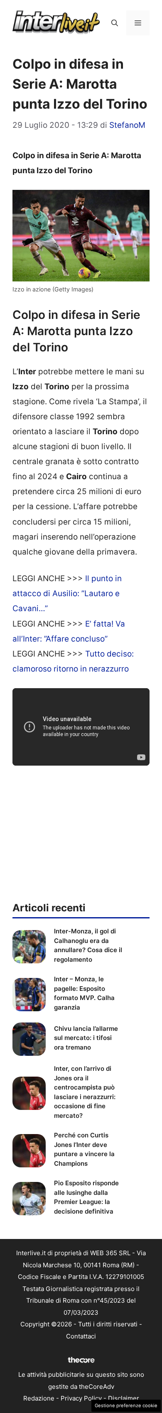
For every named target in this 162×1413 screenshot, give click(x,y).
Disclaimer (123, 1398)
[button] (114, 22)
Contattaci (81, 1336)
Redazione (38, 1398)
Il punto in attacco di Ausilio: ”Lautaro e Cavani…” (67, 593)
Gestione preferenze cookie (126, 1405)
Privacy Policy (81, 1398)
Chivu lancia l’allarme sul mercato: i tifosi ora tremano (86, 1038)
